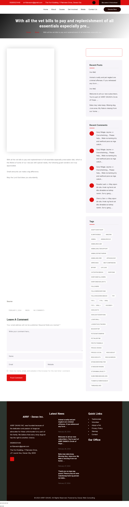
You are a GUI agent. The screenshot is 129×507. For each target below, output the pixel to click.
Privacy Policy (97, 428)
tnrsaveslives (96, 385)
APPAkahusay (111, 258)
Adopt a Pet (96, 425)
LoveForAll (95, 319)
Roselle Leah (101, 184)
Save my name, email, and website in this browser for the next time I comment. (40, 371)
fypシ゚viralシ (96, 305)
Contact (95, 434)
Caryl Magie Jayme (103, 132)
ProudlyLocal (96, 352)
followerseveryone (98, 291)
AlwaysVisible (96, 234)
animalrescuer (96, 244)
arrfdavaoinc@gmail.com (32, 3)
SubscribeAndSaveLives (99, 376)
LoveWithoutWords (98, 324)
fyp (113, 296)
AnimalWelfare (96, 258)
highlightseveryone (98, 315)
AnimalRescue (106, 239)
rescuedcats (95, 357)
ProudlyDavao (96, 348)
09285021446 (14, 3)
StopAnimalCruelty (98, 371)
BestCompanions (110, 263)
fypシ (93, 300)
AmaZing (109, 234)
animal (93, 239)
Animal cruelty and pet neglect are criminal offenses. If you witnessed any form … (102, 80)
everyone (111, 272)
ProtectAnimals (97, 343)
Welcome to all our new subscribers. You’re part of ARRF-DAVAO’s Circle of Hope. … (103, 97)
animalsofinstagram (98, 253)
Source (9, 301)
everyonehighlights (98, 282)
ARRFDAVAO (95, 263)
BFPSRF (93, 267)
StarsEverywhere (97, 366)
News (27, 310)
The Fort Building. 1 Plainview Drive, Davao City (63, 3)
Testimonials (96, 419)
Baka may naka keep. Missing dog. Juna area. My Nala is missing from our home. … (103, 108)
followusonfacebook (99, 296)
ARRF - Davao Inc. (33, 416)
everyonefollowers (98, 277)
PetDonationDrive (97, 333)
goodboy (109, 305)
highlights (95, 310)
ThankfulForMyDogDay (99, 381)
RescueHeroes (110, 357)
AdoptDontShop (97, 230)
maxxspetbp (95, 329)
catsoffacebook (97, 272)
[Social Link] (94, 2)
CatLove (104, 267)
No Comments (39, 310)
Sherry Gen (100, 198)
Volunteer (95, 422)
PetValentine (95, 338)
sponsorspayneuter (98, 362)
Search (117, 52)
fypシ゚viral (104, 300)
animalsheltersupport (99, 248)
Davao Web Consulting (86, 498)
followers (95, 286)
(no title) (92, 72)
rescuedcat (110, 352)
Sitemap (95, 431)
